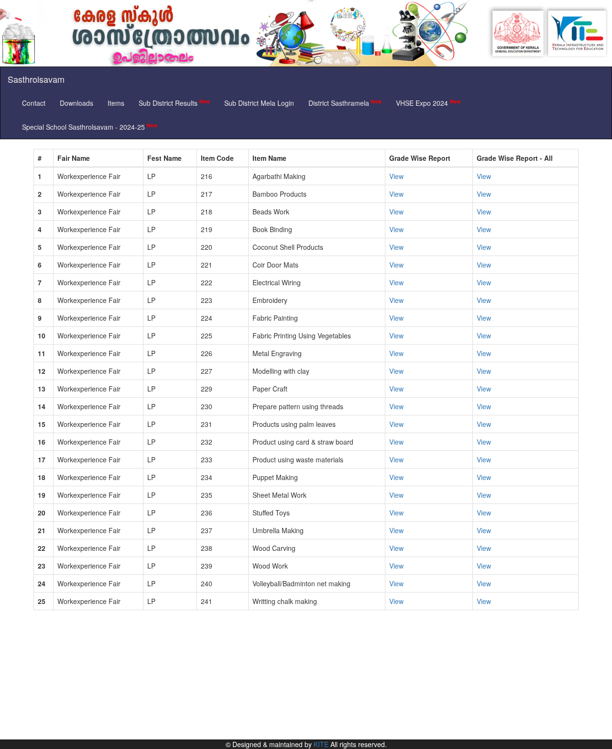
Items (116, 103)
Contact (33, 103)
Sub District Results (174, 103)
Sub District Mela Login (259, 103)
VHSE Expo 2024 (428, 103)
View (396, 176)
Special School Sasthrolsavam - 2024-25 (89, 127)
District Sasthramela (345, 103)
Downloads (76, 103)
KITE (321, 744)
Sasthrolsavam (36, 79)
